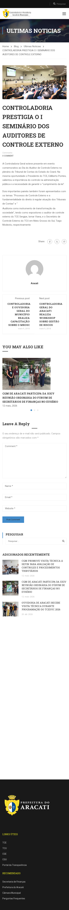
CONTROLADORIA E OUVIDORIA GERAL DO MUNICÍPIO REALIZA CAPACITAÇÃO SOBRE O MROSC (18, 314)
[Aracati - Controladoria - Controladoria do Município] (17, 13)
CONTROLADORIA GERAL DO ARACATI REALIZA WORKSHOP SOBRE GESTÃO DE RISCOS (50, 314)
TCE (4, 842)
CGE (4, 854)
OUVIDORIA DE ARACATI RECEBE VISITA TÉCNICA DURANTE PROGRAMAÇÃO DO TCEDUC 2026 (41, 606)
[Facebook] (49, 241)
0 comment (7, 156)
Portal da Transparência (14, 865)
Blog (16, 46)
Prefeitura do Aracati (13, 887)
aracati (34, 283)
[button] (31, 410)
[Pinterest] (64, 241)
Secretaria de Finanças (14, 881)
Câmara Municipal (11, 893)
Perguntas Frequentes (13, 898)
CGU (4, 859)
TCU (4, 848)
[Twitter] (57, 241)
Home (5, 46)
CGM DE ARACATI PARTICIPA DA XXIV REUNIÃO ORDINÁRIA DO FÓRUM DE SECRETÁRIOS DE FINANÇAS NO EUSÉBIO (30, 397)
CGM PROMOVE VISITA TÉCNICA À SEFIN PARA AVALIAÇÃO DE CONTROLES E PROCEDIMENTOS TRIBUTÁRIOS (42, 565)
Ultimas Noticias (32, 46)
